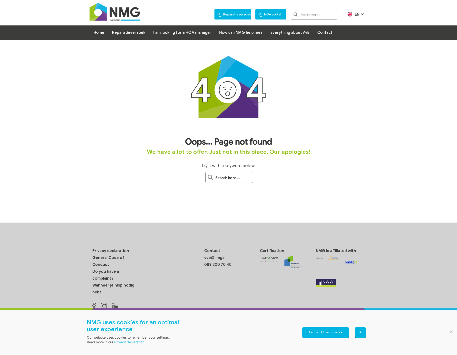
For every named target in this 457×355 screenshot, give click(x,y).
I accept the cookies (325, 332)
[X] (451, 331)
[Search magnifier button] (295, 14)
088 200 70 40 (218, 264)
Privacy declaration (110, 250)
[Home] (114, 11)
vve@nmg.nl (215, 257)
